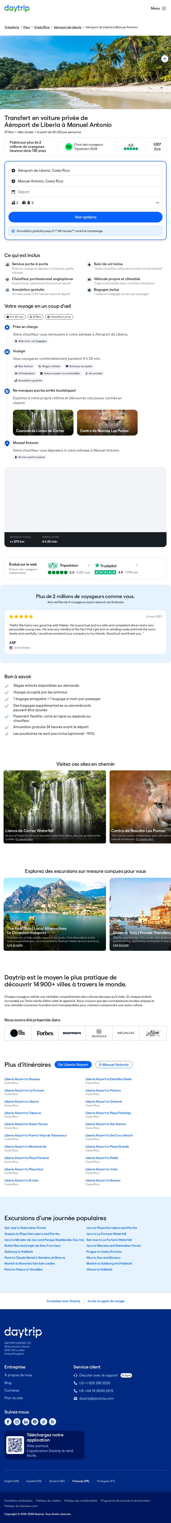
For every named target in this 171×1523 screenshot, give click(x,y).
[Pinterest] (34, 1421)
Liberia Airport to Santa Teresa (25, 1124)
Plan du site (13, 1398)
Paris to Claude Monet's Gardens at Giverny (34, 1257)
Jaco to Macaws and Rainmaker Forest (113, 1245)
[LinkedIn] (25, 1421)
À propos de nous (18, 1375)
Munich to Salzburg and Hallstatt (109, 1263)
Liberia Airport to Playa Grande (107, 1146)
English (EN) (11, 1481)
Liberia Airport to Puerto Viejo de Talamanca (35, 1135)
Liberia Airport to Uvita (101, 1169)
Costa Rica (41, 27)
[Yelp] (52, 1421)
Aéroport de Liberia (67, 27)
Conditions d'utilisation (18, 1500)
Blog (8, 1383)
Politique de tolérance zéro (21, 1506)
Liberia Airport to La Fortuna (24, 1090)
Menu (155, 8)
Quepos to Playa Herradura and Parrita (31, 1234)
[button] (85, 632)
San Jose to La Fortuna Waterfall (109, 1240)
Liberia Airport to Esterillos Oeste (109, 1079)
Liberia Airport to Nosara (103, 1180)
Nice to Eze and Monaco (103, 1257)
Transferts (11, 27)
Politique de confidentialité (80, 1500)
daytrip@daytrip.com (96, 1398)
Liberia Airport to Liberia (21, 1101)
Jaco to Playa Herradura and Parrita (111, 1228)
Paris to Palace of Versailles (23, 1269)
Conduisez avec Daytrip (63, 1301)
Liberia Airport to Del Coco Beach (109, 1135)
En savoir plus (24, 839)
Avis (157, 149)
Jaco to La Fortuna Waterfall (106, 1234)
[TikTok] (43, 1421)
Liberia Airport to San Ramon (106, 1124)
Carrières (11, 1390)
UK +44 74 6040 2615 (96, 1391)
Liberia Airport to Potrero (103, 1090)
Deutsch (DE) (57, 1481)
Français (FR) (81, 1481)
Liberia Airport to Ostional (104, 1101)
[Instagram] (16, 1421)
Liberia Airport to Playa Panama (26, 1158)
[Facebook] (8, 1421)
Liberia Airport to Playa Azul (23, 1169)
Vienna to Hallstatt (99, 1269)
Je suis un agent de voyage (106, 1301)
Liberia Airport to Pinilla (102, 1158)
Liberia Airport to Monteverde (25, 1146)
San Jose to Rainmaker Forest (25, 1228)
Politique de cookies (48, 1500)
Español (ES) (33, 1481)
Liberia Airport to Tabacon (22, 1113)
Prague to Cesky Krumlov (104, 1251)
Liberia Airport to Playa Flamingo (108, 1113)
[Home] (16, 8)
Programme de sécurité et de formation (125, 1500)
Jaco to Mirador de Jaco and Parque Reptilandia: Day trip (44, 1240)
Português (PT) (106, 1481)
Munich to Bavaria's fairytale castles (29, 1263)
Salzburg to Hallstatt (18, 1251)
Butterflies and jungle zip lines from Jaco (32, 1245)
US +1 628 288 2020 (94, 1383)
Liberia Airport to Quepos (22, 1079)
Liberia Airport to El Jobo (21, 1180)
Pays (26, 27)
